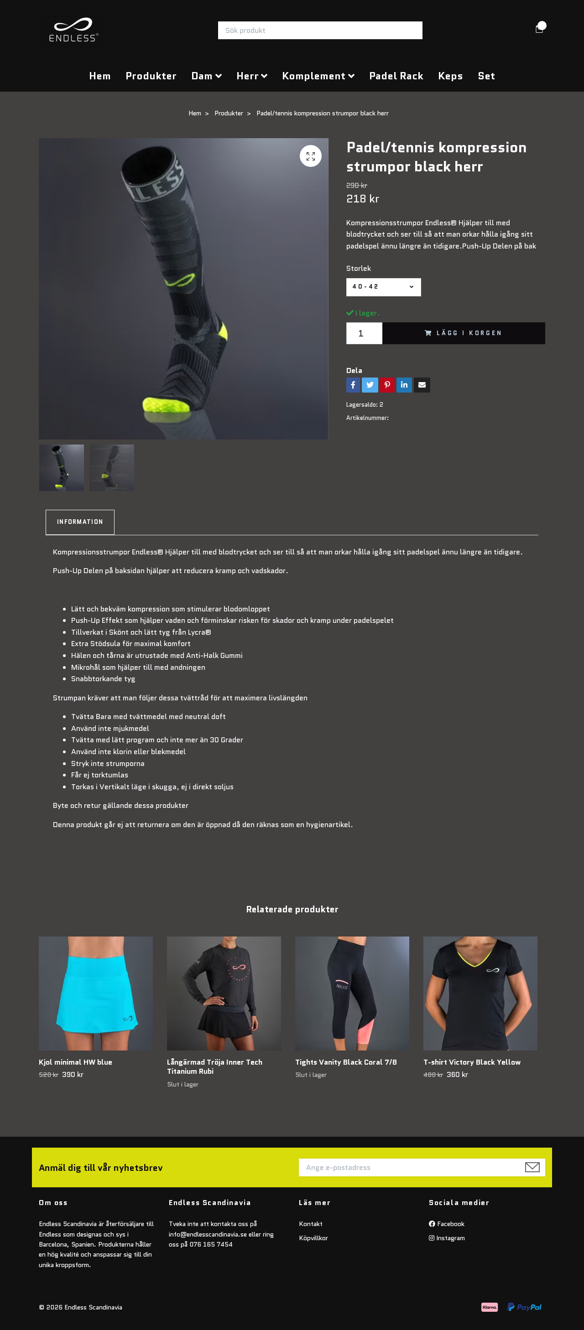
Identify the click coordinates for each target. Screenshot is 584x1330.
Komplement (313, 75)
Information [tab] (80, 522)
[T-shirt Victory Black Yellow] (484, 994)
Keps (450, 75)
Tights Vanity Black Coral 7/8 (346, 1062)
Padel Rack (396, 75)
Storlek (358, 268)
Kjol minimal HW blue (75, 1062)
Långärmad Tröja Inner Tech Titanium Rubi (214, 1067)
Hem (100, 75)
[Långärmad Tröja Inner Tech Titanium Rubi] (227, 994)
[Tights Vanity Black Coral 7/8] (356, 994)
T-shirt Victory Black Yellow (472, 1062)
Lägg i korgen (470, 333)
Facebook (449, 1223)
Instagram (449, 1237)
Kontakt (311, 1223)
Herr (247, 75)
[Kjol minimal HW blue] (99, 994)
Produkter (151, 75)
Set (486, 75)
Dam (202, 75)
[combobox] (383, 287)
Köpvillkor (313, 1237)
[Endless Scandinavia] (72, 30)
